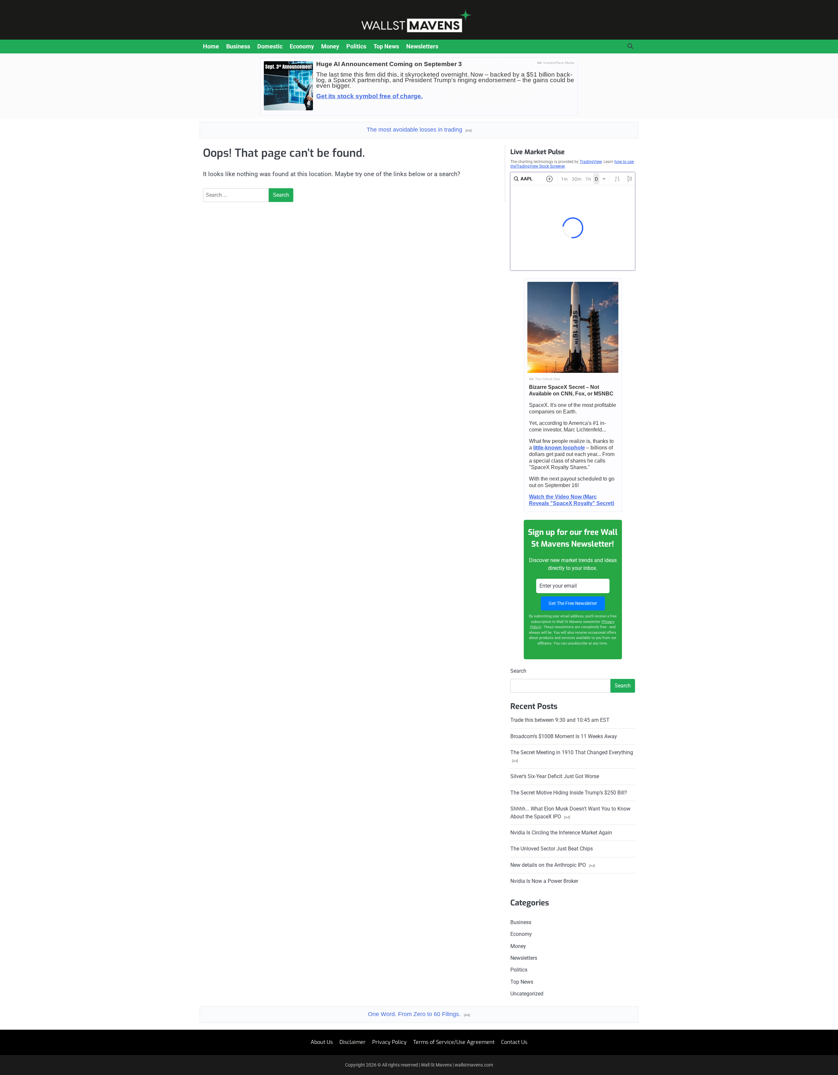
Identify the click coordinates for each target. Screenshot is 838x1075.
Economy (302, 46)
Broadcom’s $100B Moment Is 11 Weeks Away (563, 736)
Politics (356, 46)
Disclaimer (352, 1042)
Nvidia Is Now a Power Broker (544, 881)
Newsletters (422, 46)
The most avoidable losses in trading (419, 129)
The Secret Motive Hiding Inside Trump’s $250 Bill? (568, 793)
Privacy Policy (389, 1042)
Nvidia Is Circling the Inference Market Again (561, 832)
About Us (322, 1042)
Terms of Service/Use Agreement (454, 1042)
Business (238, 46)
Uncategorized (526, 994)
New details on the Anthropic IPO (552, 865)
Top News (386, 46)
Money (330, 46)
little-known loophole (559, 447)
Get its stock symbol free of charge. (369, 96)
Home (211, 46)
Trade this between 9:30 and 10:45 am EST (560, 720)
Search (518, 671)
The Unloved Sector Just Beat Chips (551, 849)
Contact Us (514, 1042)
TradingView (591, 161)
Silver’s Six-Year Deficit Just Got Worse (554, 776)
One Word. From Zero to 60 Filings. (419, 1014)
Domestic (269, 46)
